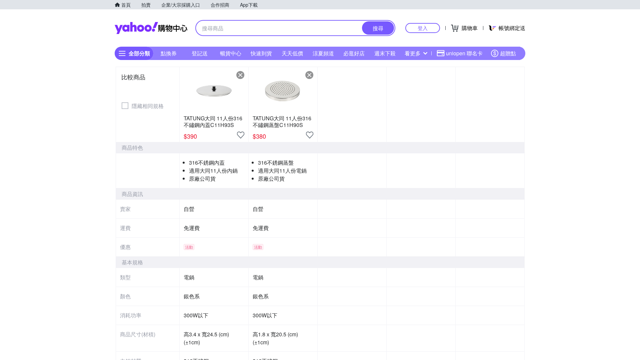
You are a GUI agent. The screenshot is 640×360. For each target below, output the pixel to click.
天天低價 (292, 53)
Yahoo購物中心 (151, 28)
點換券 (169, 53)
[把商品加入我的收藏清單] (240, 135)
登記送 (200, 53)
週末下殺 (385, 53)
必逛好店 (354, 53)
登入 (423, 27)
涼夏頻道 (323, 53)
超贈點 (508, 53)
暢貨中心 (230, 53)
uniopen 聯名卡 (464, 53)
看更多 (413, 53)
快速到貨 (261, 53)
